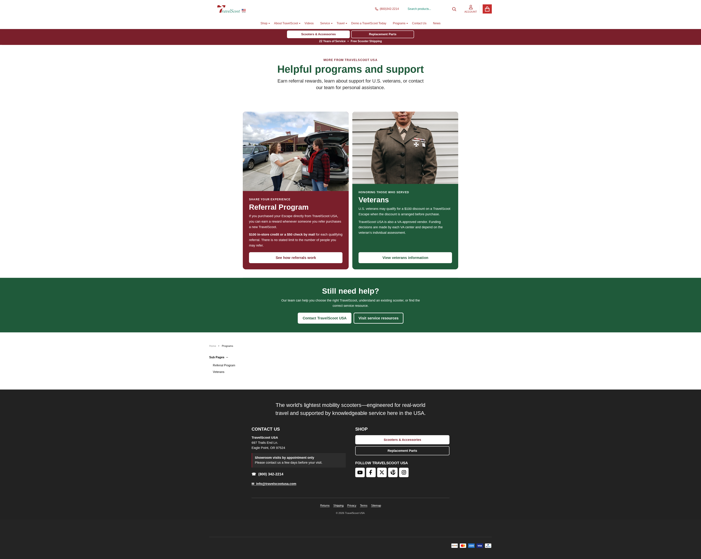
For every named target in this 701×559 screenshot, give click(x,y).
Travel (341, 23)
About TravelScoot (286, 23)
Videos (309, 23)
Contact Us (419, 23)
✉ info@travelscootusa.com (274, 484)
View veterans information (405, 258)
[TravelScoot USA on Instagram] (404, 472)
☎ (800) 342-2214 (267, 474)
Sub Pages (216, 357)
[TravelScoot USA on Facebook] (371, 472)
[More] (268, 23)
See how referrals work (296, 258)
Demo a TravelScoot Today (368, 23)
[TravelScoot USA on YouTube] (360, 472)
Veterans (218, 371)
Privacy (351, 505)
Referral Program (224, 365)
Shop (264, 23)
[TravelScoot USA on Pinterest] (393, 472)
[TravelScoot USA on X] (382, 472)
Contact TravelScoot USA (324, 318)
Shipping (338, 505)
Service (325, 23)
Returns (325, 505)
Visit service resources (379, 318)
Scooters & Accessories (318, 34)
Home (212, 345)
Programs (399, 23)
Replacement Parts (382, 34)
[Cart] (487, 9)
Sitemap (376, 505)
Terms (363, 505)
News (436, 23)
